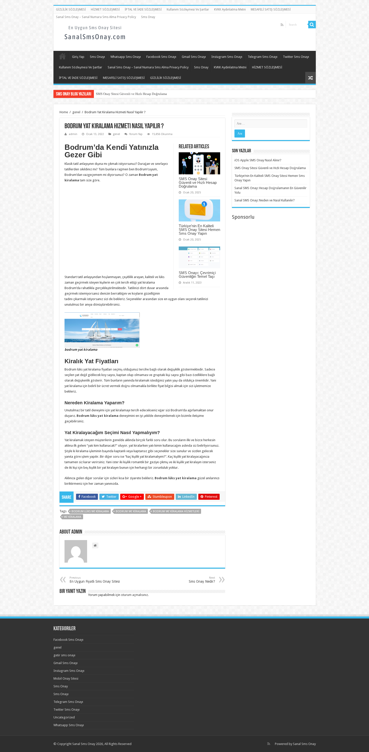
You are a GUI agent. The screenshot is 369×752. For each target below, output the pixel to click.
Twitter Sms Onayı (296, 57)
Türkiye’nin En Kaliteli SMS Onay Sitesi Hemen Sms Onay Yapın (199, 229)
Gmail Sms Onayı (194, 57)
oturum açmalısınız (134, 595)
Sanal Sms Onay (304, 744)
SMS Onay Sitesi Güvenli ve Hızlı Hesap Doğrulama (131, 94)
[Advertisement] (142, 330)
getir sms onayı (64, 655)
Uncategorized (64, 717)
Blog (62, 56)
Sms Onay (148, 17)
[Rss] (282, 25)
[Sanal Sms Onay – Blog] (95, 32)
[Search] (312, 24)
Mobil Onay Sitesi (65, 678)
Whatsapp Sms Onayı (125, 57)
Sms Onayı (97, 57)
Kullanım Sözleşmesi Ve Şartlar (188, 9)
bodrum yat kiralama (131, 511)
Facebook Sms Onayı (161, 57)
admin (73, 134)
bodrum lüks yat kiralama (90, 511)
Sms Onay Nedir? (202, 579)
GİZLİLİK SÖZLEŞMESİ (71, 9)
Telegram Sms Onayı (262, 57)
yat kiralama (72, 517)
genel (76, 112)
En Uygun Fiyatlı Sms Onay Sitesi (95, 579)
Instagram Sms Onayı (226, 57)
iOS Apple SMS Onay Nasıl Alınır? (257, 160)
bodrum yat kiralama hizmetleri (176, 511)
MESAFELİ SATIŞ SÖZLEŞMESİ (271, 9)
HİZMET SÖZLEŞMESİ (105, 9)
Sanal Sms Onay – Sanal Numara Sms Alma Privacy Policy (96, 17)
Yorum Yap (136, 134)
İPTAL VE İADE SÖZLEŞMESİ (143, 9)
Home (63, 112)
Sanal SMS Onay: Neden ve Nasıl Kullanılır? (264, 200)
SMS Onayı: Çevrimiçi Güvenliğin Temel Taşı (197, 275)
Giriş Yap (78, 57)
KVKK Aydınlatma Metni (230, 9)
